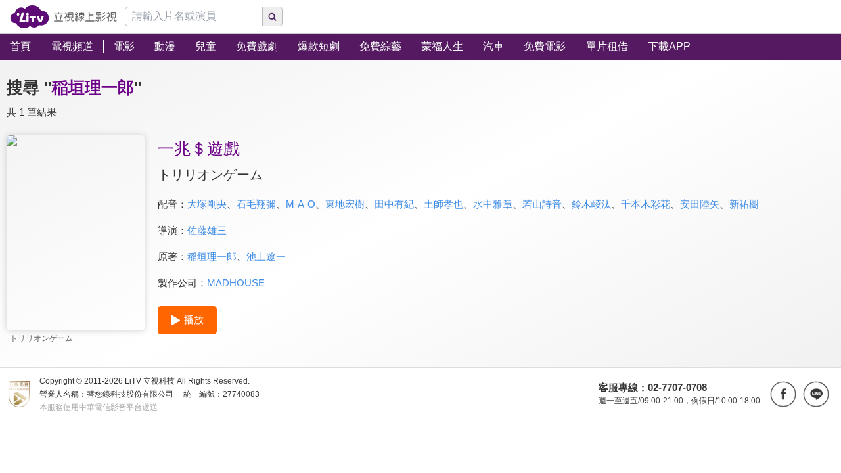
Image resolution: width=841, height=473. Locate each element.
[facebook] (783, 394)
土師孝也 (443, 204)
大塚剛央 (207, 204)
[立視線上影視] (63, 16)
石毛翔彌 (256, 204)
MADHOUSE (236, 282)
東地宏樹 (345, 204)
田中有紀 (394, 204)
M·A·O (300, 204)
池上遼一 (266, 256)
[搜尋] (273, 16)
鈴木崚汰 (591, 204)
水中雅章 (492, 204)
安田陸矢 (699, 204)
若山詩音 (542, 204)
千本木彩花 (645, 204)
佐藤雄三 (207, 230)
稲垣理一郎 (212, 256)
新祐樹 (744, 204)
